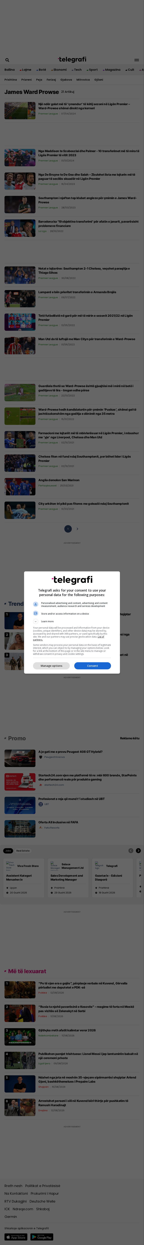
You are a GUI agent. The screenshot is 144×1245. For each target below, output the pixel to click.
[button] (72, 621)
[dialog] (72, 622)
